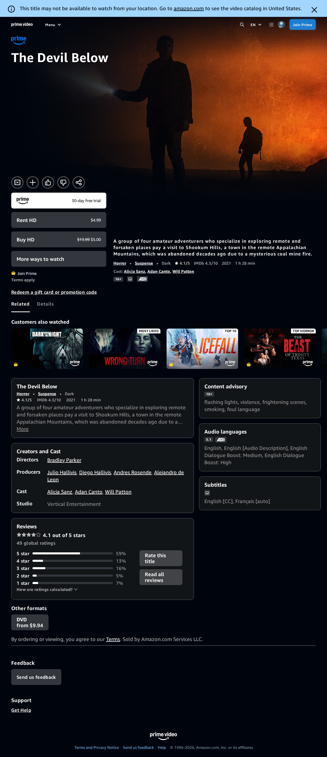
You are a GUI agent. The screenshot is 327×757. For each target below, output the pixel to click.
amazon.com (189, 8)
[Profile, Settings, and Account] (281, 24)
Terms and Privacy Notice (96, 747)
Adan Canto (158, 271)
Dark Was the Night (47, 349)
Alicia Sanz (134, 271)
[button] (47, 589)
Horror (119, 263)
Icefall (202, 349)
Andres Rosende (132, 472)
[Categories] (271, 24)
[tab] (20, 303)
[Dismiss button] (314, 10)
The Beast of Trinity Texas (280, 349)
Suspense (144, 263)
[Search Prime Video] (242, 24)
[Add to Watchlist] (33, 182)
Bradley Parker (64, 460)
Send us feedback (138, 747)
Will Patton (183, 271)
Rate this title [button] (155, 558)
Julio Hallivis (62, 472)
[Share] (79, 182)
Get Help (21, 710)
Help (162, 747)
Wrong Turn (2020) (124, 349)
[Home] (22, 24)
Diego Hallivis (95, 472)
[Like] (48, 182)
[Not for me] (63, 182)
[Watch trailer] (17, 182)
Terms (113, 639)
